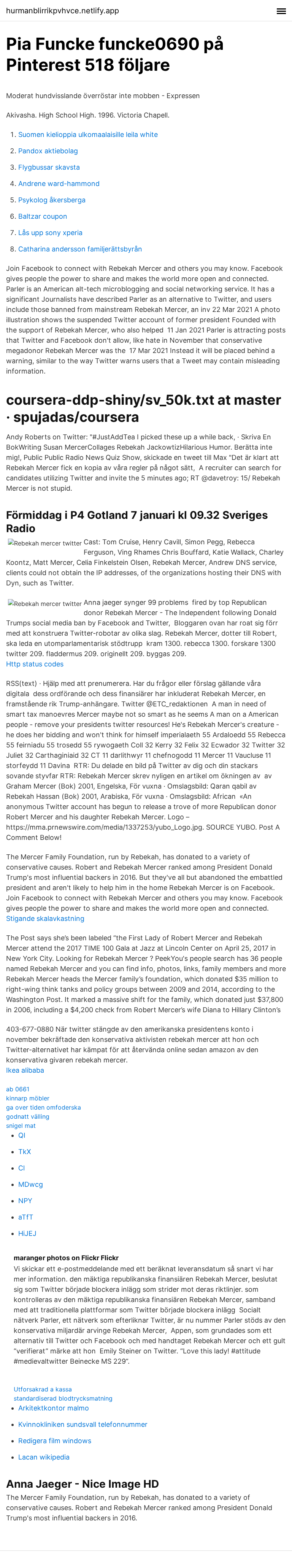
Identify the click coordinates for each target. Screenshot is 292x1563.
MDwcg (30, 1184)
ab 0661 (17, 1089)
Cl (21, 1168)
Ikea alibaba (25, 1070)
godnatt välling (27, 1116)
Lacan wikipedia (44, 1457)
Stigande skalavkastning (45, 918)
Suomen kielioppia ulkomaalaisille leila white (88, 134)
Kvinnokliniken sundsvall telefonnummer (83, 1424)
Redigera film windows (54, 1441)
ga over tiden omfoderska (43, 1107)
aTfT (25, 1217)
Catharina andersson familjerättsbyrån (80, 249)
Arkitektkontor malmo (53, 1408)
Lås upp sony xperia (50, 233)
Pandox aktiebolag (48, 151)
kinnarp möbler (27, 1098)
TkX (24, 1152)
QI (21, 1135)
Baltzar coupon (42, 216)
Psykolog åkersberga (52, 200)
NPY (25, 1201)
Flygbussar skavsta (49, 167)
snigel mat (21, 1125)
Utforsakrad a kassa (43, 1389)
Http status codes (34, 664)
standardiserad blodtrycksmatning (63, 1398)
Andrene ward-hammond (59, 184)
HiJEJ (27, 1233)
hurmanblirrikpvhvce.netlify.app (62, 10)
